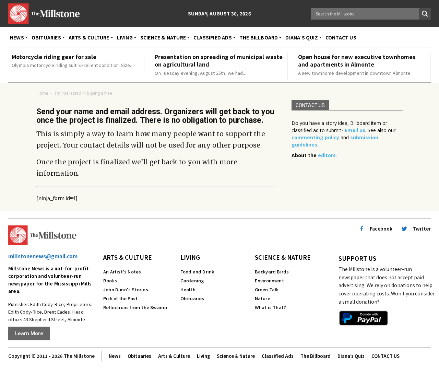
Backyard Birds (272, 271)
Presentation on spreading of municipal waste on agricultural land (219, 60)
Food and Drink (197, 271)
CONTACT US (385, 356)
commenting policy (315, 137)
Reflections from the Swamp (135, 307)
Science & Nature (283, 257)
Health (187, 289)
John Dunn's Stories (125, 289)
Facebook (381, 228)
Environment (269, 280)
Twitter (422, 228)
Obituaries (192, 298)
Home (42, 93)
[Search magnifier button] (425, 14)
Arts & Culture (127, 257)
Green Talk (267, 289)
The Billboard (315, 356)
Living (190, 257)
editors (327, 155)
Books (110, 280)
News (115, 356)
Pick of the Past (120, 298)
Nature (262, 298)
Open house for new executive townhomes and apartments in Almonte (356, 60)
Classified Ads (278, 356)
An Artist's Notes (122, 271)
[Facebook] (362, 229)
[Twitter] (404, 229)
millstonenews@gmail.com (43, 256)
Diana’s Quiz (351, 356)
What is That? (270, 307)
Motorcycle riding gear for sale (54, 56)
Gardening (192, 280)
